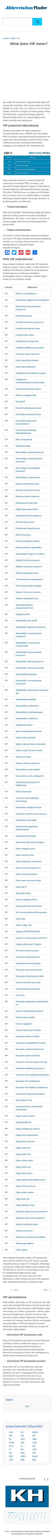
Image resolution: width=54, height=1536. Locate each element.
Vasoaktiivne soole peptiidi (28, 769)
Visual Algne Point (24, 1100)
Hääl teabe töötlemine (26, 367)
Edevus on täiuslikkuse (26, 293)
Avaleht (6, 38)
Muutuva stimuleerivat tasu (28, 490)
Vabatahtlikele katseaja (26, 674)
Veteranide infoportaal (26, 836)
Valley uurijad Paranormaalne (29, 750)
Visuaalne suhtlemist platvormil (30, 1049)
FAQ (23, 1453)
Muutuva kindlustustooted (27, 484)
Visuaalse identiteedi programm (30, 1068)
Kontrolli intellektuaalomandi (28, 408)
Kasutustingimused (18, 1534)
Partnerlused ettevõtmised (28, 528)
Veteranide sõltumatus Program (30, 842)
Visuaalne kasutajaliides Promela (31, 1043)
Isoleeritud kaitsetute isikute (28, 389)
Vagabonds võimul (24, 725)
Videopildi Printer (23, 893)
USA (11, 1432)
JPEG (23, 1456)
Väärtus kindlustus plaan (27, 1224)
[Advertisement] (27, 74)
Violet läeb (20, 919)
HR (33, 1446)
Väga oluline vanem (25, 1192)
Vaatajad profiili (23, 614)
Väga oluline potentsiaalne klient (30, 1180)
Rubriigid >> (12, 1512)
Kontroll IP (20, 401)
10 (9, 1515)
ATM (23, 1439)
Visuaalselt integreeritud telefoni (30, 1094)
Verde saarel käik (23, 791)
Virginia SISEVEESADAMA (28, 931)
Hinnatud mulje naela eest (27, 354)
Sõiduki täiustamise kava (27, 573)
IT (10, 1449)
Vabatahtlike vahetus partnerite (30, 668)
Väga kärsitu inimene (25, 1141)
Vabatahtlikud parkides (26, 699)
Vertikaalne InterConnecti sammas (31, 814)
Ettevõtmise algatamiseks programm (32, 300)
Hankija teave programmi (27, 341)
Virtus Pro (20, 995)
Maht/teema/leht (23, 446)
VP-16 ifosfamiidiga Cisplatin (29, 586)
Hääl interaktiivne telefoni (27, 360)
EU (10, 1439)
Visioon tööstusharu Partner (28, 1030)
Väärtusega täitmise (25, 1243)
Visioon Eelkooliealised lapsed (29, 1011)
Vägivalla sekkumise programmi (30, 1218)
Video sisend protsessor (27, 874)
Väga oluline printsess (26, 1186)
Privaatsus (30, 1534)
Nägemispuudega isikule (27, 509)
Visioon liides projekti (25, 1017)
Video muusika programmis (28, 868)
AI (21, 1446)
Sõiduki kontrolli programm (28, 560)
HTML (12, 1442)
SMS (34, 1439)
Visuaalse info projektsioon (28, 1081)
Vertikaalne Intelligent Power (28, 807)
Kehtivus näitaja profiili (26, 395)
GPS (34, 1449)
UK (22, 1432)
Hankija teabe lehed (25, 335)
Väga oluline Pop (23, 1154)
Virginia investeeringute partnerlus (31, 938)
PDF (11, 1456)
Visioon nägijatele (24, 1024)
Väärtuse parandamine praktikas (30, 1237)
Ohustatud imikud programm (29, 515)
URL (23, 1442)
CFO (11, 1446)
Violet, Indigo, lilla (24, 925)
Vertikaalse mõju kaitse (26, 820)
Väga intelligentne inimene (28, 1129)
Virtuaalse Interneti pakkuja (28, 963)
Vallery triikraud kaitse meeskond (31, 744)
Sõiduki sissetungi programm (29, 566)
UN (33, 1435)
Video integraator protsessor (29, 861)
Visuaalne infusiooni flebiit (27, 1036)
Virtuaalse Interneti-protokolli (29, 970)
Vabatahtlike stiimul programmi (30, 661)
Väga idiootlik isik (23, 1122)
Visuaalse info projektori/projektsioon (32, 1075)
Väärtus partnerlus (24, 1231)
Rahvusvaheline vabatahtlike (29, 547)
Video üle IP (21, 887)
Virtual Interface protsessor (28, 989)
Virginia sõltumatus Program (28, 944)
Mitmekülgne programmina (28, 477)
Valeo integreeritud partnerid (29, 731)
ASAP (35, 1456)
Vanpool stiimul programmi (28, 763)
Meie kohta (38, 1534)
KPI (10, 1453)
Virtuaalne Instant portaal (27, 950)
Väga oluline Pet (23, 1148)
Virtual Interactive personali (28, 982)
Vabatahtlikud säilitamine (27, 718)
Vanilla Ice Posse (23, 757)
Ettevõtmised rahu (24, 316)
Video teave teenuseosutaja (28, 880)
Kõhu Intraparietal (24, 439)
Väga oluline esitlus (24, 1160)
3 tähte (13, 38)
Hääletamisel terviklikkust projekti (31, 373)
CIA (22, 1435)
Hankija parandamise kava (28, 328)
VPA (16, 1290)
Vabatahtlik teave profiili (26, 620)
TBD (11, 1460)
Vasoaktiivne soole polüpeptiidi (29, 776)
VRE (45, 1290)
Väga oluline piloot (24, 1173)
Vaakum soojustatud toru (27, 598)
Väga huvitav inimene (25, 1116)
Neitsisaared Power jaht (26, 503)
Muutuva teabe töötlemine (27, 496)
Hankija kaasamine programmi (29, 322)
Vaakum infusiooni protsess (28, 592)
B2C (34, 1460)
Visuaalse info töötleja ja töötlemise (32, 1087)
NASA (35, 1432)
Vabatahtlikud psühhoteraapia (29, 712)
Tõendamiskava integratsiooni (29, 579)
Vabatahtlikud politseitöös (27, 706)
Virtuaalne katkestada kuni (28, 957)
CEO (34, 1442)
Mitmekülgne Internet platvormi (30, 452)
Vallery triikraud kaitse (26, 737)
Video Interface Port (25, 855)
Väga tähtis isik (22, 1199)
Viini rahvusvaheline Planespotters (31, 912)
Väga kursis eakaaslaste (27, 1135)
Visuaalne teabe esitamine (28, 1055)
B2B (22, 1460)
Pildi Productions (23, 535)
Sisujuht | (32, 1531)
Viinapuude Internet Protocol (29, 906)
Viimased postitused (27, 1479)
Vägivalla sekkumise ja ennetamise (32, 1211)
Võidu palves (21, 1250)
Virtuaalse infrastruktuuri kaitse (30, 976)
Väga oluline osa (23, 1167)
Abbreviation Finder (21, 1531)
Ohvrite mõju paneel (25, 522)
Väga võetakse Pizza (25, 1205)
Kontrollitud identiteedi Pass (28, 414)
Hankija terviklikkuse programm (30, 347)
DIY (22, 1449)
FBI (10, 1435)
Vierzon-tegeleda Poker (26, 899)
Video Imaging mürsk (25, 848)
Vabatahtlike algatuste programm (31, 627)
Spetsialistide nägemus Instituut (30, 554)
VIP (34, 1453)
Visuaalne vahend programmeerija (31, 1062)
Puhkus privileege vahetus (28, 541)
